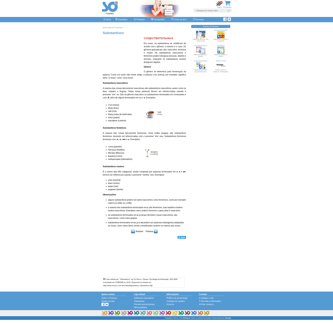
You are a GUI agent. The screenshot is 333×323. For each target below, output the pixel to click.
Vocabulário (159, 19)
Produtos (140, 19)
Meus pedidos (140, 307)
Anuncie (170, 304)
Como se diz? (180, 19)
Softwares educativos (144, 298)
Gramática (122, 19)
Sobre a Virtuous (109, 298)
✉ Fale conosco (206, 304)
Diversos (199, 19)
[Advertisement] (322, 161)
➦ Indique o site (206, 298)
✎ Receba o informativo (210, 301)
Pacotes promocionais (144, 304)
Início (108, 19)
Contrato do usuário (175, 301)
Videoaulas (139, 301)
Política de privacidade (177, 298)
